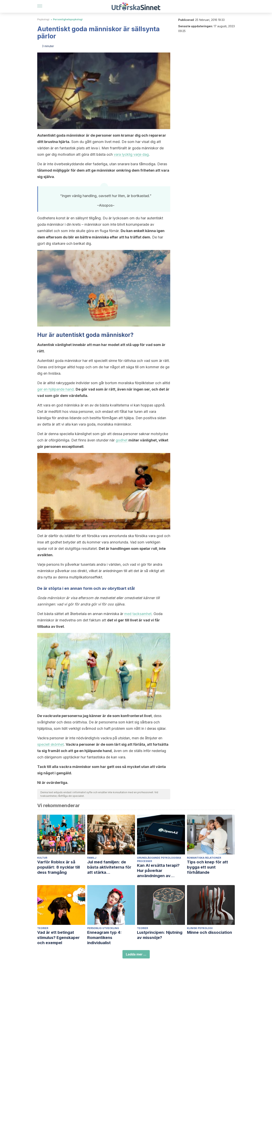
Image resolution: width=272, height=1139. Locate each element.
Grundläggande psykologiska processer (159, 859)
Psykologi (43, 19)
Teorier (42, 928)
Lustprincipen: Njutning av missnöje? (159, 935)
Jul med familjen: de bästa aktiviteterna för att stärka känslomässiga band (109, 867)
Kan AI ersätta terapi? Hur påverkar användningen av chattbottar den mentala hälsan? (161, 870)
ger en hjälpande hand (55, 389)
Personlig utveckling (103, 928)
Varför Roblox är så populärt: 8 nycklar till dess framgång (58, 867)
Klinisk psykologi (200, 928)
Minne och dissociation (209, 932)
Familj (91, 857)
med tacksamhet (138, 614)
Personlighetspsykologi (68, 19)
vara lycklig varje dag (131, 154)
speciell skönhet (50, 744)
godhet (121, 440)
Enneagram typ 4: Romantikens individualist (104, 937)
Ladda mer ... (136, 954)
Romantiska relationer (204, 857)
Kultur (42, 857)
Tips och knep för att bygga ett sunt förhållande (207, 867)
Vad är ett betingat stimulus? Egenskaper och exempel (58, 937)
